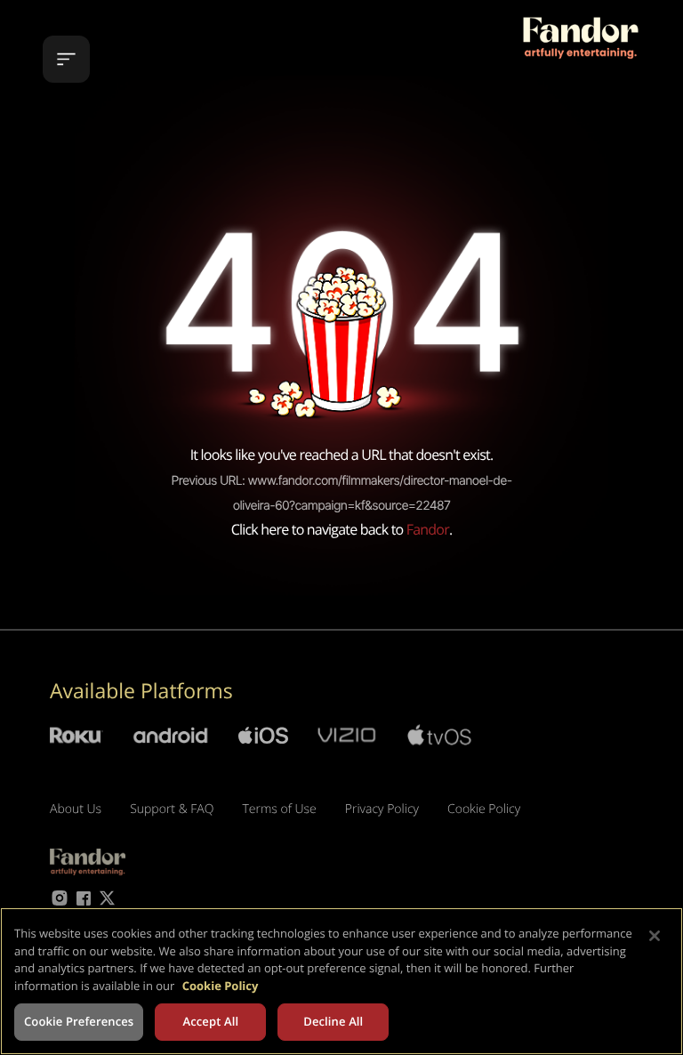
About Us (75, 809)
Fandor (427, 529)
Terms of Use (279, 809)
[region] (341, 981)
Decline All (333, 1021)
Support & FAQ (171, 809)
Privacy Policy (382, 809)
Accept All (210, 1021)
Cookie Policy (483, 809)
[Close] (654, 935)
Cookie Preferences (78, 1021)
